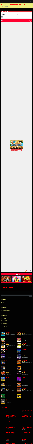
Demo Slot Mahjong (4, 323)
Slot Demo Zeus (3, 299)
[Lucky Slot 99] (19, 375)
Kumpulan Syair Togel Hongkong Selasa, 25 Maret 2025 (26, 416)
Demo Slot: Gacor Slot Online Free (6, 310)
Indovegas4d (8, 399)
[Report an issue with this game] (1, 20)
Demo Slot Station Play (4, 326)
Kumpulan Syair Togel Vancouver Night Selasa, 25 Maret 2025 (26, 439)
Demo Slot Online (3, 312)
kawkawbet (7, 371)
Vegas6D (7, 366)
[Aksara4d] (3, 364)
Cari (30, 295)
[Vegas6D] (3, 369)
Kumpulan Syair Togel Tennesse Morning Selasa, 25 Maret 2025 (27, 427)
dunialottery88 (24, 360)
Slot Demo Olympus (4, 320)
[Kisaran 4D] (3, 397)
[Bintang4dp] (3, 358)
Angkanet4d (24, 343)
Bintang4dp (7, 354)
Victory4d (7, 377)
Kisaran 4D (7, 394)
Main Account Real (17, 150)
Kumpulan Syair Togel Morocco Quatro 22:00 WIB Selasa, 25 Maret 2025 (11, 433)
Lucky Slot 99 (24, 371)
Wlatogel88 (7, 349)
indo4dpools (8, 332)
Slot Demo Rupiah (3, 321)
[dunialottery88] (19, 364)
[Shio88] (19, 336)
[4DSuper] (19, 397)
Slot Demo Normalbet (4, 315)
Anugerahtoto (24, 354)
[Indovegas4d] (3, 403)
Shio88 (23, 332)
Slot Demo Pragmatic (4, 307)
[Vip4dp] (19, 369)
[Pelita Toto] (3, 392)
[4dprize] (3, 347)
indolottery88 (24, 349)
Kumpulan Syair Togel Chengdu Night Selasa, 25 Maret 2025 (11, 427)
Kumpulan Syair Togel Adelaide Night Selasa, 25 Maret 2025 (27, 433)
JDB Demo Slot (3, 305)
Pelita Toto (7, 388)
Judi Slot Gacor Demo (4, 313)
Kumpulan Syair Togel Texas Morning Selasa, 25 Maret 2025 (11, 421)
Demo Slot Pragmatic (4, 304)
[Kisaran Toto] (19, 392)
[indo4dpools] (3, 336)
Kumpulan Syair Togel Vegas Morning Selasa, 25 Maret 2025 (11, 416)
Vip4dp (23, 366)
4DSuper (23, 394)
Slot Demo (2, 302)
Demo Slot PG (3, 325)
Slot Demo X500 (3, 318)
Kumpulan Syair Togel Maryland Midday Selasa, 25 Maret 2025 (27, 410)
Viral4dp (23, 377)
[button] (16, 144)
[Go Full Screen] (2, 20)
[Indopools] (19, 341)
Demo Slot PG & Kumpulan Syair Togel (10, 0)
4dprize (7, 343)
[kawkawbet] (3, 375)
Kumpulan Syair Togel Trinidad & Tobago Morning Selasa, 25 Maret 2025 (10, 439)
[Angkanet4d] (19, 347)
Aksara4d (7, 360)
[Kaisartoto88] (3, 341)
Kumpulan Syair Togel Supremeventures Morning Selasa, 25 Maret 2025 (26, 422)
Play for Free (17, 152)
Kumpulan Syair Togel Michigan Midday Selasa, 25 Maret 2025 (11, 410)
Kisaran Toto (24, 388)
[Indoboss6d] (3, 386)
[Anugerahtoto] (19, 358)
